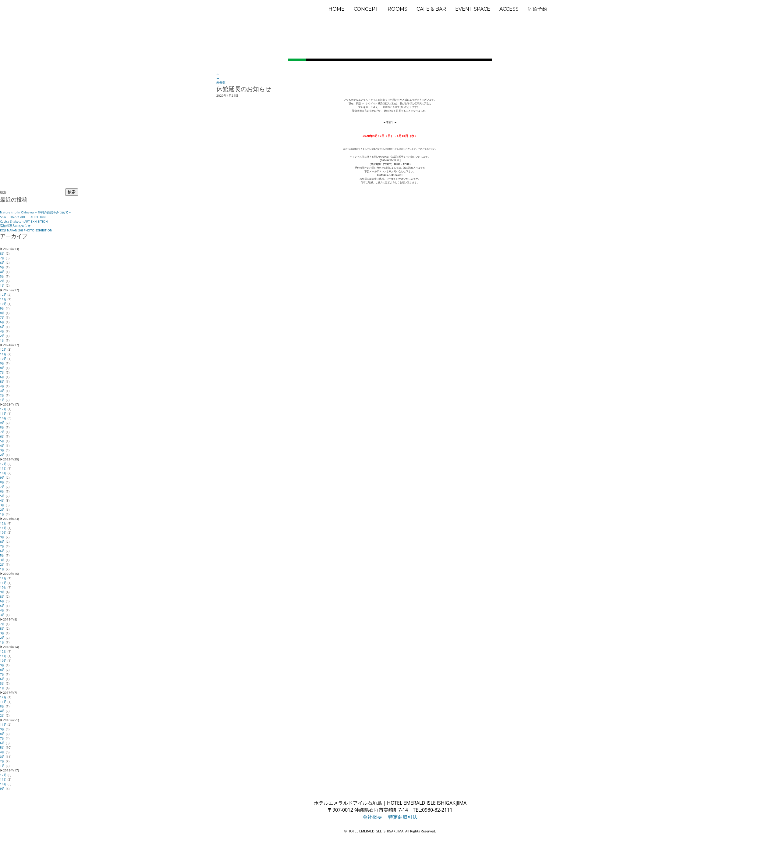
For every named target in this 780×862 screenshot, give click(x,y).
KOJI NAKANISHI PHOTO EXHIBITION (26, 230)
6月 (2, 262)
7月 (2, 258)
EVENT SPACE (472, 9)
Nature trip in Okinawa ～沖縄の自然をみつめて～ (35, 212)
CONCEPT (366, 9)
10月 (3, 304)
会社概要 (372, 817)
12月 (3, 294)
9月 (2, 308)
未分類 (220, 82)
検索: (3, 192)
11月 (3, 299)
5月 (2, 267)
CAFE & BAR (431, 9)
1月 (2, 285)
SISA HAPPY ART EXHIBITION (23, 217)
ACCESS (509, 9)
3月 (2, 276)
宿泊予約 (537, 9)
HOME (336, 9)
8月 (2, 253)
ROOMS (397, 9)
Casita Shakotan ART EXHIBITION (24, 221)
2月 (2, 281)
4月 (2, 272)
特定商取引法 (402, 817)
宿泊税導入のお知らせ (15, 226)
